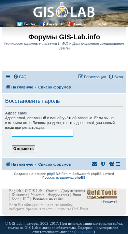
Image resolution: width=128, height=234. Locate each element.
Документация (73, 191)
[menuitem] (20, 77)
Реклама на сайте (48, 199)
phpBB (52, 174)
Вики (77, 195)
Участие (37, 195)
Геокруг (109, 201)
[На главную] (64, 9)
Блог (15, 199)
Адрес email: (17, 113)
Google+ (81, 24)
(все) (65, 195)
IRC (26, 199)
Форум (54, 195)
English (101, 24)
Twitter (29, 24)
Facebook (55, 24)
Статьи (51, 191)
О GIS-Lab (33, 191)
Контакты (19, 195)
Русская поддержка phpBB (64, 177)
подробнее (85, 232)
